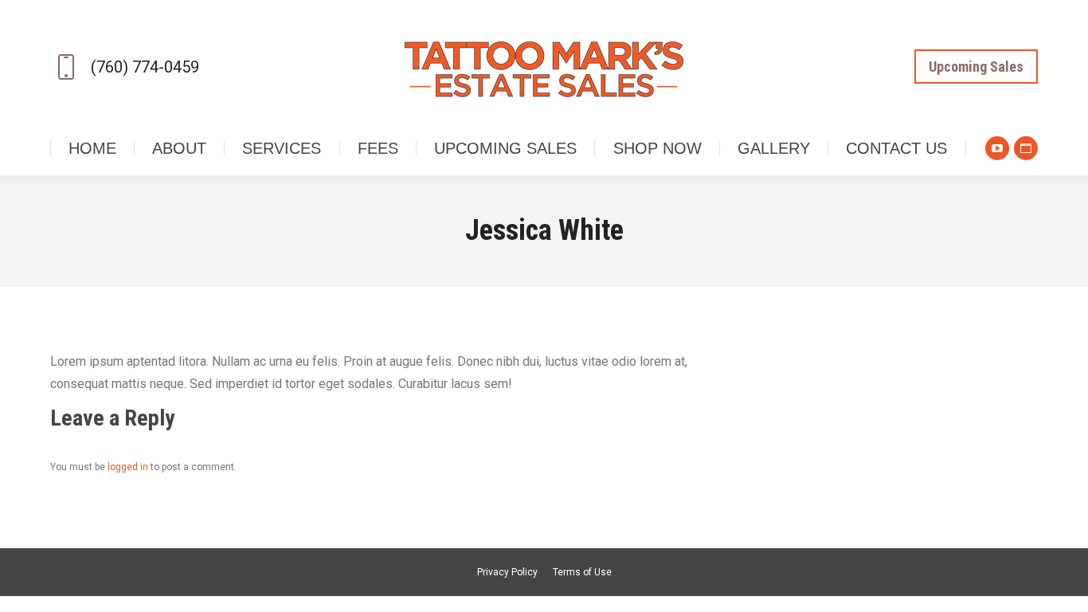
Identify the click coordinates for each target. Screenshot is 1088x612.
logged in (128, 467)
